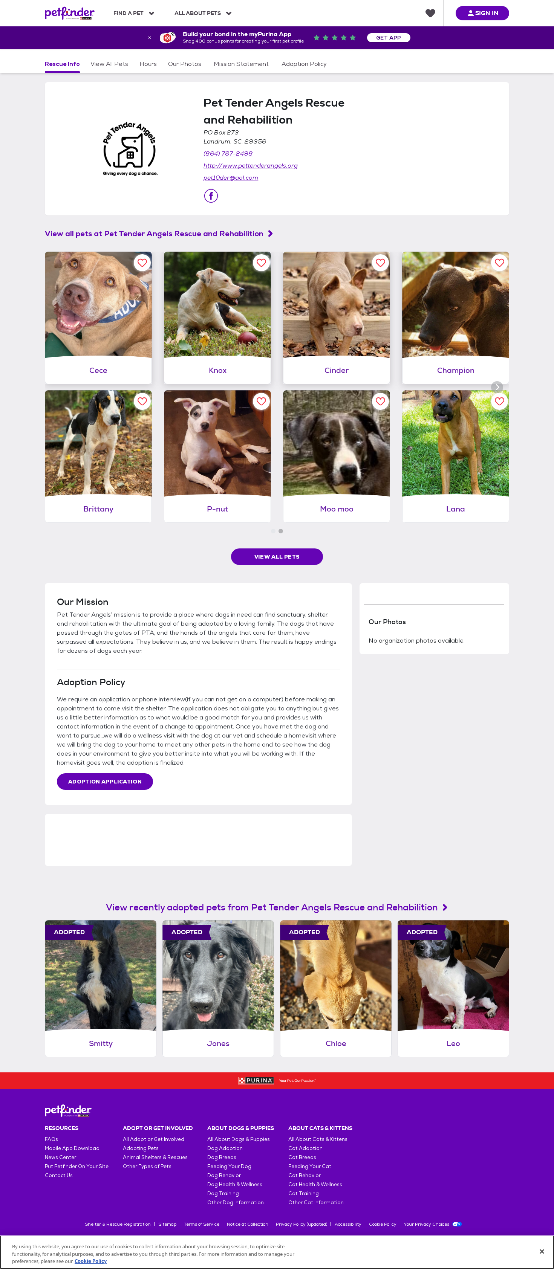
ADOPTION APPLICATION (105, 781)
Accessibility (348, 1224)
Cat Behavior (304, 1175)
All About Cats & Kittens (317, 1139)
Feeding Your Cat (309, 1166)
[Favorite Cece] (142, 262)
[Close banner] (150, 38)
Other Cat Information (316, 1202)
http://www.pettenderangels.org (251, 166)
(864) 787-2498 (228, 153)
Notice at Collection (247, 1224)
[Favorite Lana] (499, 401)
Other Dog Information (235, 1202)
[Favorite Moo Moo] (380, 401)
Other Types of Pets (147, 1166)
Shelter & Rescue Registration (118, 1224)
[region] (277, 1252)
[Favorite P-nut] (261, 401)
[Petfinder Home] (70, 13)
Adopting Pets (141, 1148)
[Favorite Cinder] (380, 262)
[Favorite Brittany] (142, 401)
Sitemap (167, 1224)
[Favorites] (430, 13)
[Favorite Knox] (261, 262)
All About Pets (197, 13)
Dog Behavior (224, 1175)
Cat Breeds (302, 1157)
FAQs (51, 1139)
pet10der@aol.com (231, 178)
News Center (60, 1157)
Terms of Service (201, 1224)
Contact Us (59, 1175)
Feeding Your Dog (229, 1166)
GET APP (388, 37)
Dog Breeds (221, 1157)
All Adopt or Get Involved (153, 1139)
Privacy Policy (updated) (301, 1224)
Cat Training (303, 1193)
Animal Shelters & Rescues (155, 1157)
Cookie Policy (382, 1224)
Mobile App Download (72, 1148)
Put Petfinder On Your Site (77, 1166)
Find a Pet (128, 13)
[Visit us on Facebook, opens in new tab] (211, 195)
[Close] (542, 1251)
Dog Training (223, 1193)
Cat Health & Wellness (315, 1184)
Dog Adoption (225, 1148)
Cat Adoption (305, 1148)
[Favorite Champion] (499, 262)
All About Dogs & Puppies (238, 1139)
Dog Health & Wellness (234, 1184)
